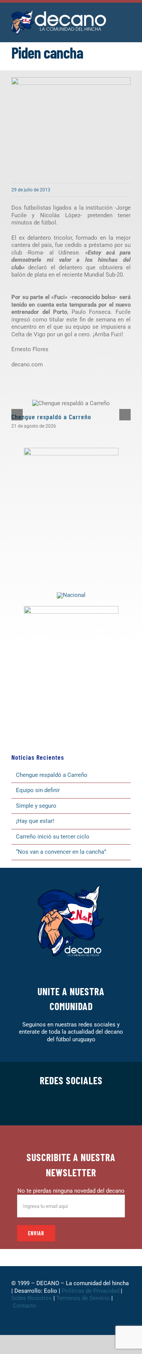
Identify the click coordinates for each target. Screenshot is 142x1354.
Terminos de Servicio (83, 1298)
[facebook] (35, 1107)
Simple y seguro (36, 805)
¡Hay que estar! (35, 821)
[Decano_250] (71, 608)
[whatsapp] (71, 1107)
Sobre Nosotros (31, 1298)
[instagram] (59, 1107)
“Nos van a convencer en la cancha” (61, 851)
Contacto (25, 1305)
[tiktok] (83, 1107)
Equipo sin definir (38, 790)
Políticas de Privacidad (90, 1290)
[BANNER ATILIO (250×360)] (71, 450)
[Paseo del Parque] (71, 595)
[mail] (107, 1107)
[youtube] (95, 1107)
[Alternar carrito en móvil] (128, 27)
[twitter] (47, 1107)
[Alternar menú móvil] (128, 19)
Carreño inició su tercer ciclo (52, 836)
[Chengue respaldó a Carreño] (71, 403)
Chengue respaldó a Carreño (51, 416)
